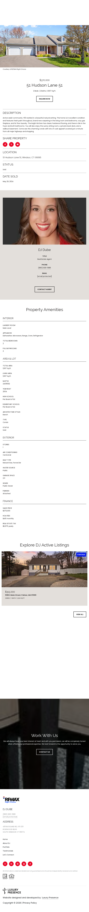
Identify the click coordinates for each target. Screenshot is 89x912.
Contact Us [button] (44, 752)
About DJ (6, 843)
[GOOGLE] (17, 864)
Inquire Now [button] (44, 99)
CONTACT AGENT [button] (44, 289)
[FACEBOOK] (30, 864)
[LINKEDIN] (11, 864)
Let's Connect (8, 855)
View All (79, 614)
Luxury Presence (50, 897)
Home (5, 839)
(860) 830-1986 (44, 268)
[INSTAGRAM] (5, 864)
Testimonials (8, 851)
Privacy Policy (30, 902)
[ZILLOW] (24, 864)
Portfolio (6, 847)
